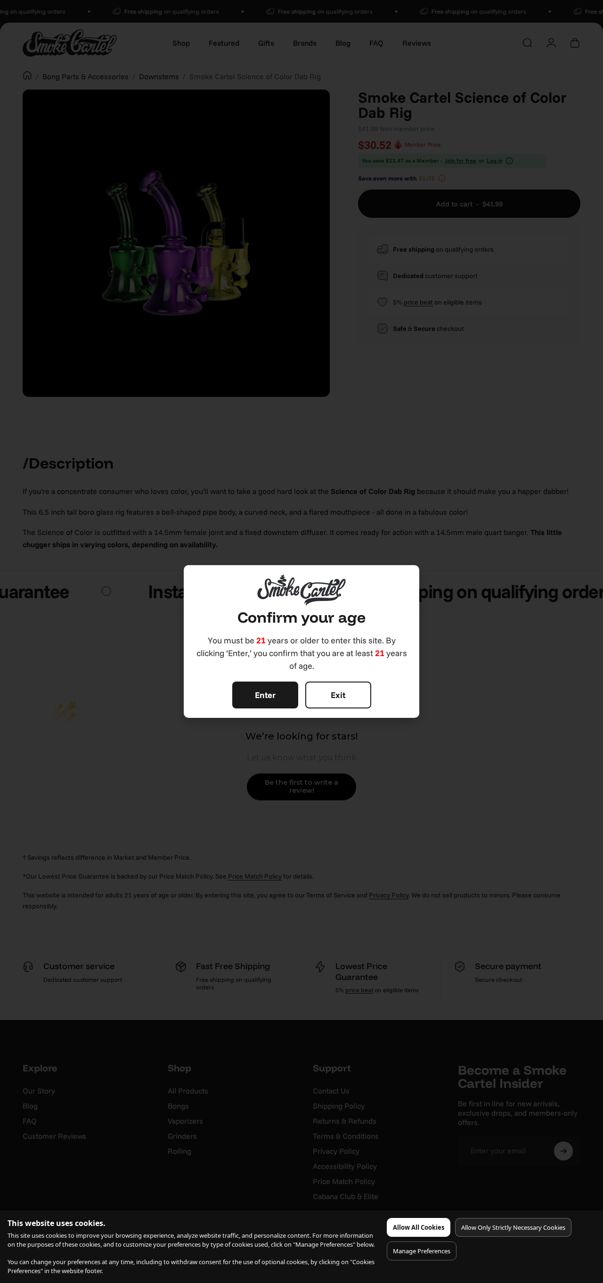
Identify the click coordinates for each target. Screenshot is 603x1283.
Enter (265, 695)
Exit (338, 695)
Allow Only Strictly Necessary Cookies (513, 1227)
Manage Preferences (421, 1251)
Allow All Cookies (418, 1227)
